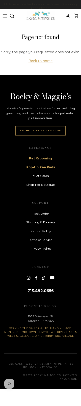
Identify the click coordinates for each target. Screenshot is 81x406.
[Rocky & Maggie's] (41, 15)
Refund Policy (40, 231)
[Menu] (5, 16)
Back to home (41, 61)
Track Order (40, 213)
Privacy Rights (40, 248)
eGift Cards (40, 176)
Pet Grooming (40, 158)
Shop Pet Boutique (40, 184)
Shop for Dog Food (40, 6)
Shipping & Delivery (40, 222)
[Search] (14, 16)
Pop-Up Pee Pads (40, 167)
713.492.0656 (40, 290)
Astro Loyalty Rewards (40, 130)
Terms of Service (40, 240)
